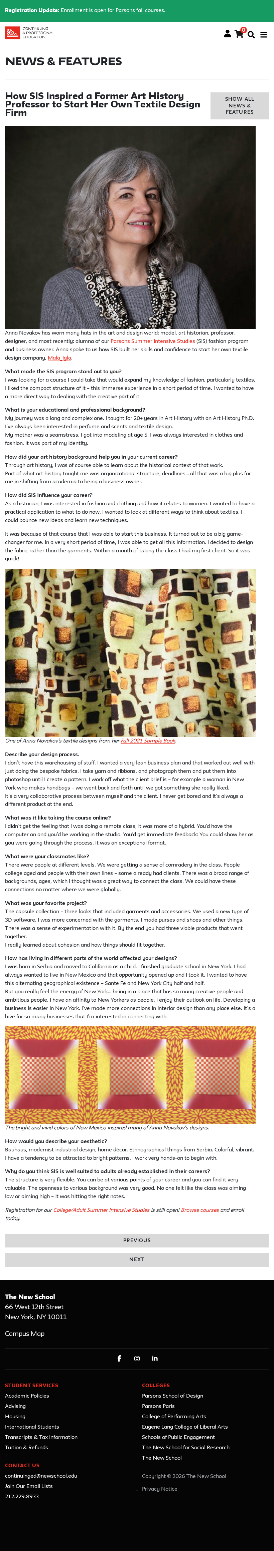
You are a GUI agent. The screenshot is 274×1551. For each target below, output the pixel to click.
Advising (15, 1406)
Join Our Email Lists (29, 1486)
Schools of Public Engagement (178, 1437)
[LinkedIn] (155, 1358)
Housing (15, 1417)
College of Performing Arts (174, 1417)
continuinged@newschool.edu (41, 1476)
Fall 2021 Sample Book (148, 741)
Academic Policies (27, 1396)
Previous (137, 1241)
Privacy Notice (159, 1489)
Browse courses (200, 1210)
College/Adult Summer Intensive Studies (101, 1210)
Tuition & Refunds (26, 1448)
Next (136, 1260)
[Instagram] (137, 1358)
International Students (32, 1427)
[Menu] (263, 34)
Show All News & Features (239, 106)
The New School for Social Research (186, 1448)
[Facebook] (119, 1358)
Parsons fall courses (140, 10)
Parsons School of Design (172, 1396)
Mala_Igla (59, 358)
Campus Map (24, 1334)
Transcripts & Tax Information (41, 1437)
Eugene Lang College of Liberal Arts (185, 1427)
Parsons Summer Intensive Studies (153, 341)
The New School (162, 1458)
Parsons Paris (158, 1406)
